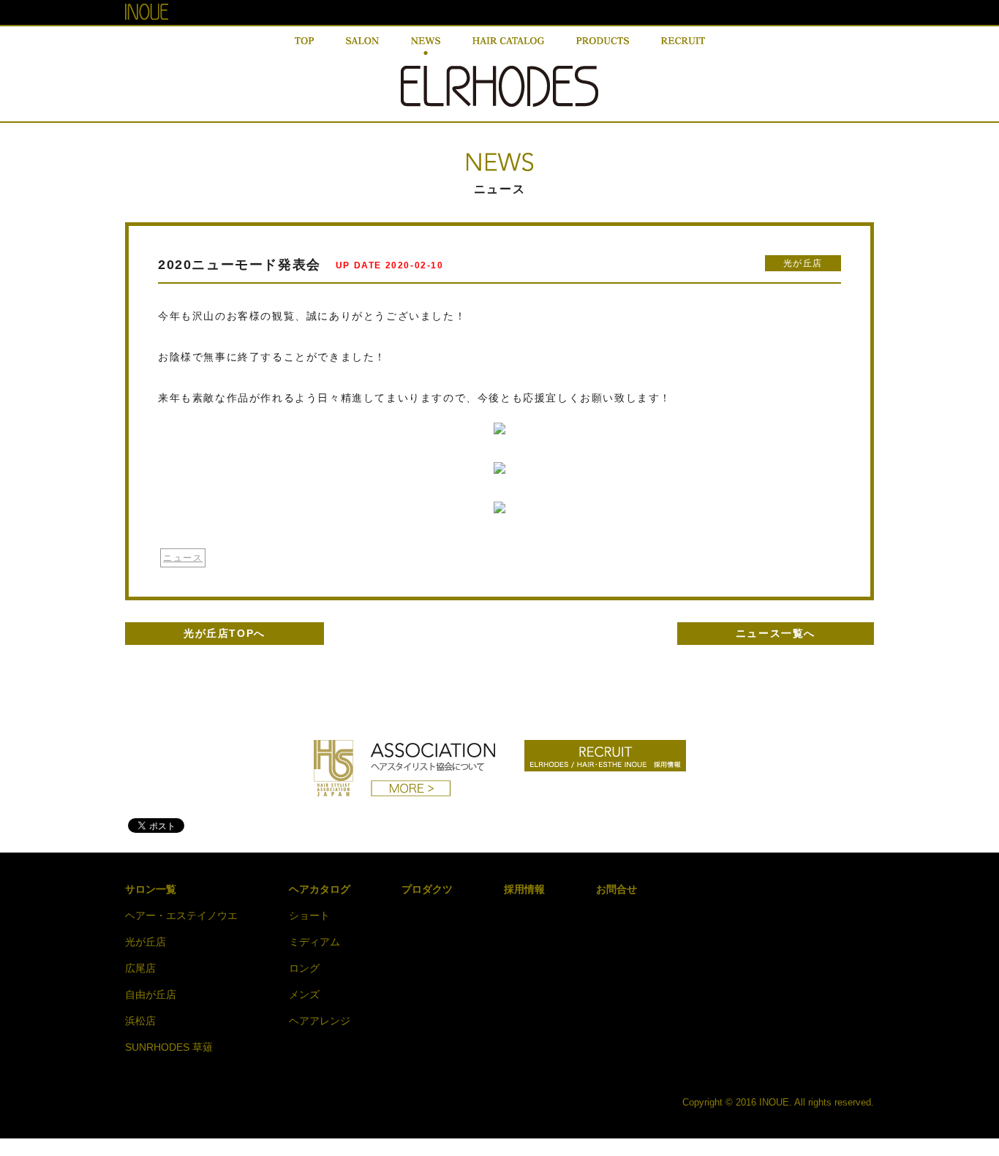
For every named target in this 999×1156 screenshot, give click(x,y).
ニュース (183, 558)
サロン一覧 (150, 889)
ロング (304, 968)
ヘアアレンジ (319, 1021)
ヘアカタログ (319, 889)
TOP (304, 46)
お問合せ (616, 889)
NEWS (425, 46)
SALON (362, 46)
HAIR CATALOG (508, 46)
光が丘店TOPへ (224, 633)
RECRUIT (683, 46)
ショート (309, 915)
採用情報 (524, 889)
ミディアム (314, 942)
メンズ (304, 994)
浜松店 (140, 1021)
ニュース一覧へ (775, 633)
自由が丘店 (150, 994)
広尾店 (140, 968)
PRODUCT (602, 46)
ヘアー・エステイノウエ (181, 915)
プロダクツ (427, 889)
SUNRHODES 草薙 (169, 1047)
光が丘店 (803, 263)
